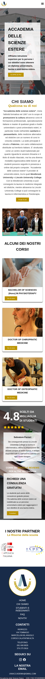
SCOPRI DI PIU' (15, 75)
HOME (22, 600)
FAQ (22, 614)
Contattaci (12, 513)
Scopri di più (22, 199)
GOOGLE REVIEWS (28, 467)
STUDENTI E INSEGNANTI (23, 609)
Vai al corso (11, 298)
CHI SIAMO (22, 604)
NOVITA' (22, 618)
